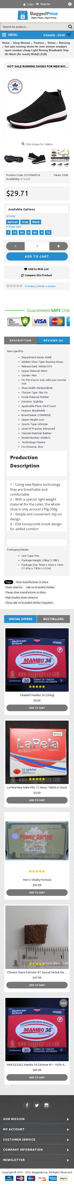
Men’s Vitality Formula (37, 879)
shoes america (13, 587)
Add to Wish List (38, 269)
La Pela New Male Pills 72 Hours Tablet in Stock (37, 787)
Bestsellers (53, 619)
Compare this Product (38, 275)
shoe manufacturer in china (32, 582)
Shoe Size (14, 226)
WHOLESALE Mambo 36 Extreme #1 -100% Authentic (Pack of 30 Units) (38, 1064)
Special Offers (20, 619)
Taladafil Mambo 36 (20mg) (37, 695)
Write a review (47, 286)
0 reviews (30, 286)
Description (20, 340)
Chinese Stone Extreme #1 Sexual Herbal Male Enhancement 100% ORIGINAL (38, 972)
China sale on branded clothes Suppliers (29, 602)
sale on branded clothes (40, 587)
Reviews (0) (53, 340)
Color (11, 216)
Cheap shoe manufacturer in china (25, 592)
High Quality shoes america (21, 597)
